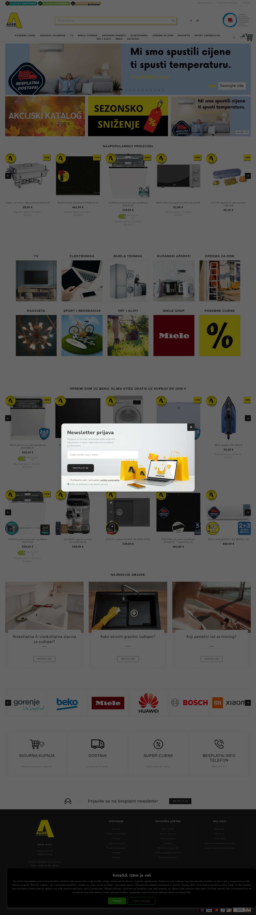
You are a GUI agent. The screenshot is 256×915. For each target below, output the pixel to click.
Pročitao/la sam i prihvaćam (95, 480)
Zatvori (191, 427)
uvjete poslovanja (110, 480)
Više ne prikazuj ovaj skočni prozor (89, 484)
